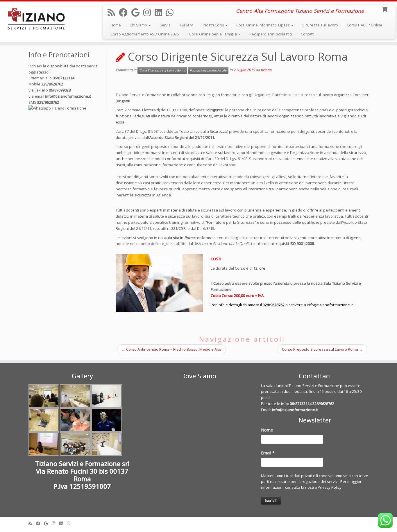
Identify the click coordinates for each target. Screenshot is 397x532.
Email (268, 453)
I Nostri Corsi (213, 25)
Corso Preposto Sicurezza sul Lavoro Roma (322, 349)
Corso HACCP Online (364, 25)
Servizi (165, 25)
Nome (267, 430)
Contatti (307, 34)
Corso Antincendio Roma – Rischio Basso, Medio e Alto (171, 349)
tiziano (266, 69)
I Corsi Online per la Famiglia (212, 34)
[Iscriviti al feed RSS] (113, 12)
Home (115, 25)
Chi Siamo (139, 25)
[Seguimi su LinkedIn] (160, 12)
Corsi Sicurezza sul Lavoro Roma (162, 70)
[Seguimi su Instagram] (149, 12)
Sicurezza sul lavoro (320, 25)
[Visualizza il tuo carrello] (385, 8)
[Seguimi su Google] (137, 12)
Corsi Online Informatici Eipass (263, 25)
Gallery (186, 25)
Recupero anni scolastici (270, 34)
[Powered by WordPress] (198, 522)
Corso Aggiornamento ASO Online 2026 (144, 34)
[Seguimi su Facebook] (125, 12)
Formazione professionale (208, 70)
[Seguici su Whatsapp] (171, 12)
